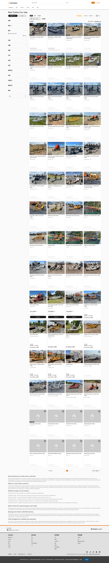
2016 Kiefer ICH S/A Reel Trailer (37, 37)
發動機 (55, 545)
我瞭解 (86, 559)
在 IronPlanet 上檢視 (88, 317)
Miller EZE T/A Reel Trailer (89, 245)
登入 (93, 2)
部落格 (9, 545)
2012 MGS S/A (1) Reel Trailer (36, 245)
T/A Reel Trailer (69, 364)
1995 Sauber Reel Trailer (89, 453)
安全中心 (9, 547)
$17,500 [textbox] (32, 311)
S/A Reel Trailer (51, 245)
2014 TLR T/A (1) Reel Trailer (72, 304)
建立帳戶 (98, 2)
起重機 (55, 548)
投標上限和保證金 (34, 543)
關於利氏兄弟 (10, 537)
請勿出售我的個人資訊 (21, 554)
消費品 (55, 539)
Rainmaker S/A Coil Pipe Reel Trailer (92, 215)
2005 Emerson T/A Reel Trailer (54, 37)
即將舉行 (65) (13, 15)
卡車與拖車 (56, 541)
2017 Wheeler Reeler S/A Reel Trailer (74, 275)
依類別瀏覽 (11, 7)
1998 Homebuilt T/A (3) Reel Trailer (91, 364)
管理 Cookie (67, 559)
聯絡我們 (100, 529)
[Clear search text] (66, 2)
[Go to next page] (71, 471)
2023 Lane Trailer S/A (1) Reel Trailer (56, 126)
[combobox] (89, 16)
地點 (37, 7)
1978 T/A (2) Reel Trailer (71, 156)
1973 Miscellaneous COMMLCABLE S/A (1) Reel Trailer (91, 186)
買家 (32, 537)
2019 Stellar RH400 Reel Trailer (54, 453)
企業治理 (9, 539)
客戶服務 (79, 537)
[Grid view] (96, 16)
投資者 (9, 541)
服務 (27, 7)
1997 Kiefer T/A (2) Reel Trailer (72, 215)
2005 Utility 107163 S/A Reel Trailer (73, 453)
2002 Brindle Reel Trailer (89, 423)
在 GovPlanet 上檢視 (88, 347)
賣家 (32, 539)
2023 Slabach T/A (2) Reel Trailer (55, 66)
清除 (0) (24, 35)
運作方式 (22, 7)
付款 (32, 545)
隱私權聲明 (10, 554)
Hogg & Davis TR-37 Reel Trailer (91, 334)
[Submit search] (68, 2)
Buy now (38, 317)
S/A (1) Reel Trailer (34, 334)
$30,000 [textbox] (50, 311)
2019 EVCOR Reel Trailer (53, 423)
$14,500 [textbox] (69, 311)
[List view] (99, 16)
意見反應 (79, 543)
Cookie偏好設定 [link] (29, 554)
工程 (55, 537)
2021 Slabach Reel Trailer (35, 423)
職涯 (9, 543)
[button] (79, 16)
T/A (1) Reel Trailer (70, 185)
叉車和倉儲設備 (56, 547)
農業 (55, 543)
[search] (25, 96)
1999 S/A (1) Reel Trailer (53, 215)
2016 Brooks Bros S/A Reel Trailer (37, 394)
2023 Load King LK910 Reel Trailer (37, 453)
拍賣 (16, 7)
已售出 (22, 15)
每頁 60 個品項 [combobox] (95, 470)
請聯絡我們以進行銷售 (81, 541)
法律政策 (14, 554)
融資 (33, 7)
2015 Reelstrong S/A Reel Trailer (55, 394)
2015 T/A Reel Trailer (34, 304)
